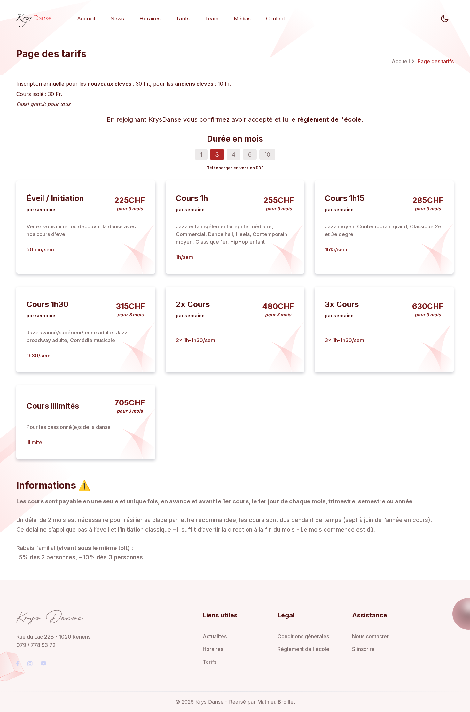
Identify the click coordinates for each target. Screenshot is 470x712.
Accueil (86, 18)
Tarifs (183, 18)
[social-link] (17, 663)
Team (211, 18)
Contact (275, 18)
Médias (242, 18)
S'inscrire (363, 649)
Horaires (150, 18)
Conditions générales (303, 636)
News (117, 18)
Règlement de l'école (303, 649)
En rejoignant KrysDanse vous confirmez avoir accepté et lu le (235, 119)
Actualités (215, 636)
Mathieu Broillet (276, 702)
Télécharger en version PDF (235, 167)
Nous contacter (370, 636)
